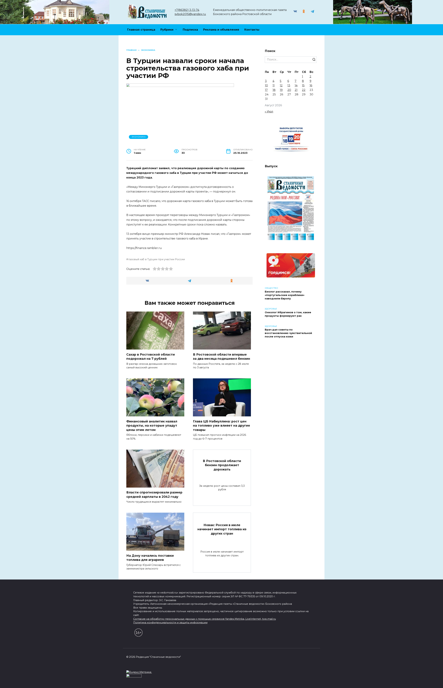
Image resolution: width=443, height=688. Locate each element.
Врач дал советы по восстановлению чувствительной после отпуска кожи (288, 333)
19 (281, 90)
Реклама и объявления (221, 29)
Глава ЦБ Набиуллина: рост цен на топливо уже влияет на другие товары (221, 425)
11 (274, 85)
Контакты (251, 29)
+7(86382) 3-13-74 (187, 10)
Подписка (190, 29)
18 (274, 90)
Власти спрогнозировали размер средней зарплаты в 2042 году (154, 494)
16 (311, 85)
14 (296, 85)
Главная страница (141, 29)
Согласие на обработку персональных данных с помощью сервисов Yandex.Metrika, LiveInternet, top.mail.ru (204, 618)
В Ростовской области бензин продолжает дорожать (222, 465)
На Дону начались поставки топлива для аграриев (150, 558)
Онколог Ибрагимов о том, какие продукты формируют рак (288, 314)
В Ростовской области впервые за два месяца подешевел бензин (221, 356)
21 (296, 90)
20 (289, 90)
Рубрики (166, 29)
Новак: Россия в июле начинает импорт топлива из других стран (221, 529)
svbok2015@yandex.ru (190, 14)
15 (303, 85)
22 (303, 90)
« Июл (269, 111)
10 (266, 85)
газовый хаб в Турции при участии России (156, 259)
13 (288, 85)
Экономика (139, 137)
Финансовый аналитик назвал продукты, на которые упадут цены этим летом (151, 425)
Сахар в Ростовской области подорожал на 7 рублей (150, 356)
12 (281, 85)
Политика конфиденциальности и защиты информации (170, 622)
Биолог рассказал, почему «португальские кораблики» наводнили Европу (284, 295)
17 (266, 90)
